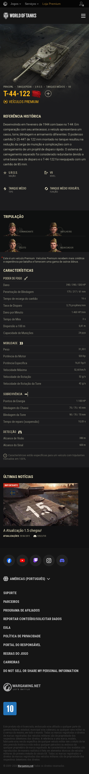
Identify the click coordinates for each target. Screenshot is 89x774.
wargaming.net (22, 687)
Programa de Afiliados (21, 610)
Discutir (41, 536)
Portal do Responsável (22, 645)
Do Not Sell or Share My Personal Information (40, 671)
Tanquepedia (24, 86)
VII (69, 86)
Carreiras (11, 662)
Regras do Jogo (15, 654)
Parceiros (11, 602)
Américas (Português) (27, 579)
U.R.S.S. (39, 86)
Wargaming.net (25, 765)
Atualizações (11, 536)
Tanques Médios (55, 86)
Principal (8, 86)
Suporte (10, 593)
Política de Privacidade (22, 636)
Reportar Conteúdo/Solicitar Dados (32, 619)
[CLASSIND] (10, 708)
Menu (83, 16)
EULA (7, 628)
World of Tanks (19, 16)
